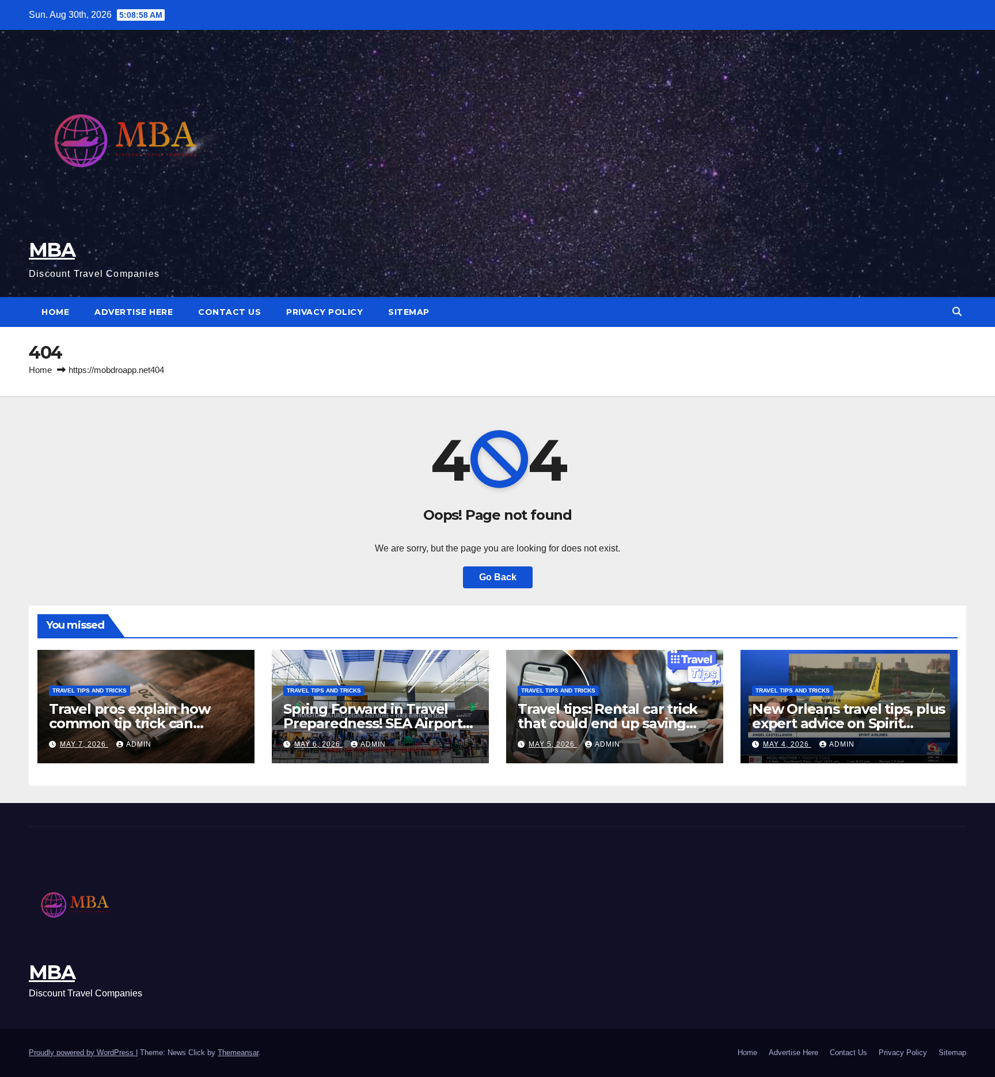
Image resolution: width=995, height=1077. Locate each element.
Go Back (498, 577)
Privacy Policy (324, 312)
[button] (957, 312)
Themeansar (238, 1052)
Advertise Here (133, 312)
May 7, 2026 (84, 744)
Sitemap (409, 312)
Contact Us (229, 312)
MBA (52, 250)
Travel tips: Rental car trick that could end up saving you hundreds (607, 723)
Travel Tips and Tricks (89, 690)
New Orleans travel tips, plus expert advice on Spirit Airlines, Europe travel (848, 723)
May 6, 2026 (318, 744)
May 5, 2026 (553, 744)
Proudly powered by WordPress (82, 1052)
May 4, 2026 (787, 744)
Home (55, 312)
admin (138, 744)
